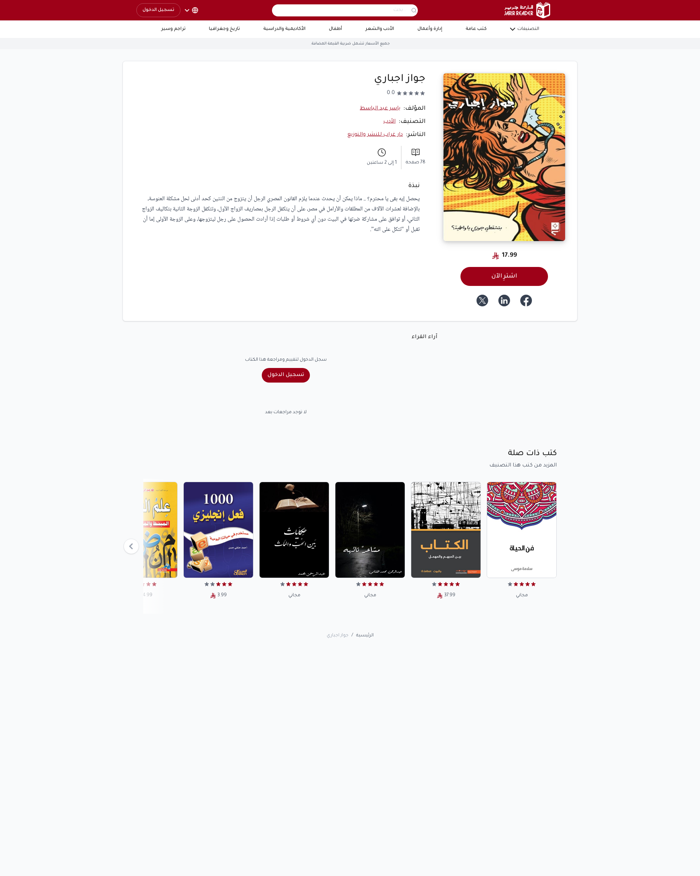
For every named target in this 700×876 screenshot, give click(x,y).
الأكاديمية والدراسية (284, 29)
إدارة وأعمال (429, 29)
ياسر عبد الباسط (380, 109)
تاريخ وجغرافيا (224, 29)
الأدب (389, 122)
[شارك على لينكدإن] (504, 300)
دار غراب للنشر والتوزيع (375, 135)
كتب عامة (476, 29)
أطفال (335, 29)
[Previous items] (131, 546)
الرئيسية (365, 635)
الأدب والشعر (379, 29)
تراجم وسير (173, 29)
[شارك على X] (482, 300)
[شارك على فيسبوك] (526, 300)
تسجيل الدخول (158, 10)
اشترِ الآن (504, 276)
